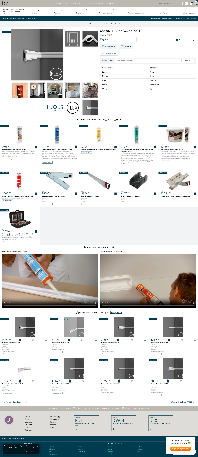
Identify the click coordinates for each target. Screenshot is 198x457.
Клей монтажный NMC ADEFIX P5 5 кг (172, 149)
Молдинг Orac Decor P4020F (11, 342)
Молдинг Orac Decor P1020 (60, 384)
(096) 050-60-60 (7, 9)
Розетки (116, 10)
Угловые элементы (105, 13)
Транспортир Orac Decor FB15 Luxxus (53, 196)
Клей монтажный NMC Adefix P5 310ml (14, 149)
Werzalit (110, 451)
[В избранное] (33, 340)
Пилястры (79, 13)
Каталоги (88, 4)
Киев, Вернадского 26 (20, 13)
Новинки (53, 422)
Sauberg (139, 449)
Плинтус (192, 10)
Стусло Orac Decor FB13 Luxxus (130, 196)
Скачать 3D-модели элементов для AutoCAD (123, 420)
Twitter (52, 427)
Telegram (17, 11)
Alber (109, 446)
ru (186, 4)
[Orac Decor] (6, 3)
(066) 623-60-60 (7, 11)
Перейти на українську (180, 449)
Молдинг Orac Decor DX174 (60, 342)
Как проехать (55, 419)
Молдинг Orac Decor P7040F (159, 384)
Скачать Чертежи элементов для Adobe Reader (84, 421)
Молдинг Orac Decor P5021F (110, 384)
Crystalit (139, 446)
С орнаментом (64, 10)
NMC (50, 451)
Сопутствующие (189, 13)
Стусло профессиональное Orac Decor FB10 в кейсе (18, 234)
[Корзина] (36, 146)
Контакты (109, 4)
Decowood (81, 446)
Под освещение (91, 10)
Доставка (77, 4)
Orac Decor (81, 451)
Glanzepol (52, 449)
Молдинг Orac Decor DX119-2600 (12, 384)
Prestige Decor (53, 454)
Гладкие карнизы (37, 10)
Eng (55, 417)
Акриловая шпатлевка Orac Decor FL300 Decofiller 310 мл (98, 149)
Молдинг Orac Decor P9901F (110, 342)
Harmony (80, 449)
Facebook (53, 425)
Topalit (110, 454)
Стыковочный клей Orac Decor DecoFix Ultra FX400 (17, 196)
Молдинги (34, 13)
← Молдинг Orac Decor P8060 (15, 402)
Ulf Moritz (163, 13)
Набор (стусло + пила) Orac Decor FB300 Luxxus (175, 196)
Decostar (51, 446)
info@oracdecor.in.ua (7, 13)
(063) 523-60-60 (20, 9)
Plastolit (139, 451)
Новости (98, 4)
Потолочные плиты (142, 10)
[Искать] (181, 3)
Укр (51, 417)
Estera (110, 449)
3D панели (169, 10)
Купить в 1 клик (107, 60)
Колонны (57, 13)
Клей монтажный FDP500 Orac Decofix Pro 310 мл (57, 149)
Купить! (187, 60)
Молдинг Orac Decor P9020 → (182, 402)
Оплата (67, 4)
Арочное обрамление (136, 13)
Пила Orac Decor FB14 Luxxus (90, 196)
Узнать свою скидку (109, 53)
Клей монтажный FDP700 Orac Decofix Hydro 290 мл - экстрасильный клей (137, 150)
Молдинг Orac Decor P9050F (159, 342)
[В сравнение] (46, 340)
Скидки (58, 4)
